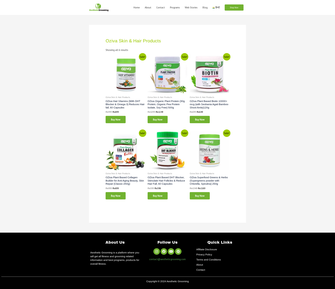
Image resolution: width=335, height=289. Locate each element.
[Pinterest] (178, 251)
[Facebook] (164, 251)
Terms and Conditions (208, 259)
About (148, 7)
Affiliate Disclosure (206, 249)
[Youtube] (171, 251)
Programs (175, 7)
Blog (205, 7)
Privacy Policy (204, 254)
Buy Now (115, 119)
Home (136, 7)
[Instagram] (156, 251)
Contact (160, 7)
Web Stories (191, 7)
